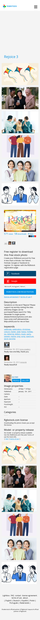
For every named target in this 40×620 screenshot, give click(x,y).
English (8, 600)
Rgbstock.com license (16, 420)
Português (13, 603)
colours (7, 332)
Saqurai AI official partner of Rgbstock (26, 610)
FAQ (6, 439)
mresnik (23, 362)
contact (18, 595)
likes (31, 234)
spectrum (30, 336)
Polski (32, 600)
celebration (16, 329)
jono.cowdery (25, 349)
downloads (22, 234)
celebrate (8, 329)
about (25, 598)
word (6, 339)
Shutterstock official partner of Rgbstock (14, 609)
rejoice (13, 336)
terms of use (14, 439)
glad (18, 332)
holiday (30, 332)
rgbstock (12, 6)
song (23, 336)
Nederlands (24, 603)
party (29, 334)
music (23, 334)
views (11, 234)
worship (12, 339)
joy (5, 334)
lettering (10, 334)
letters (17, 334)
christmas (26, 329)
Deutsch (16, 600)
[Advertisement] (20, 32)
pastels (7, 336)
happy (23, 332)
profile (16, 380)
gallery (25, 380)
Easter (13, 332)
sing (18, 336)
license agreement (29, 595)
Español (25, 600)
